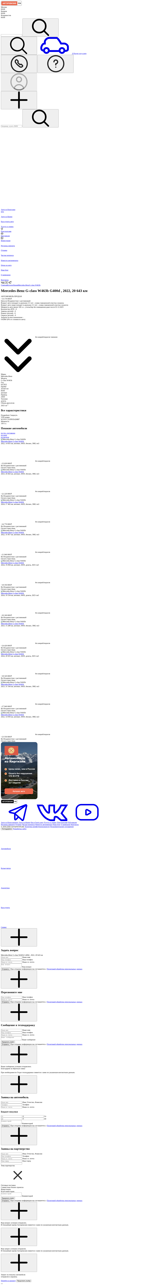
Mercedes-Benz (23, 285)
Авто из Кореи (24, 822)
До (45, 1119)
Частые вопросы (28, 825)
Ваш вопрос (27, 967)
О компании (66, 825)
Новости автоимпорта (44, 825)
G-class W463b (34, 285)
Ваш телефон (27, 960)
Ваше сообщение (28, 1040)
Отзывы (18, 825)
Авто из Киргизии (9, 822)
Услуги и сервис (50, 822)
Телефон (25, 1105)
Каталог (10, 285)
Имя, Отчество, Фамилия (32, 1102)
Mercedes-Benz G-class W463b (12, 441)
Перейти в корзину (8, 1281)
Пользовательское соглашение (62, 827)
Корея (15, 285)
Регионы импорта (8, 825)
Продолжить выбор (23, 1281)
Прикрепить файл (8, 1042)
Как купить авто (37, 822)
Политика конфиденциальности (37, 827)
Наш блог (57, 825)
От (45, 1116)
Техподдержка (7, 829)
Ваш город (26, 1161)
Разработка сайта (19, 829)
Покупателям (62, 822)
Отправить (5, 969)
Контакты (75, 825)
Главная (4, 285)
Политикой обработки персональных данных (64, 969)
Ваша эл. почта (28, 962)
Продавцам (72, 822)
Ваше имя (26, 957)
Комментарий (27, 1123)
